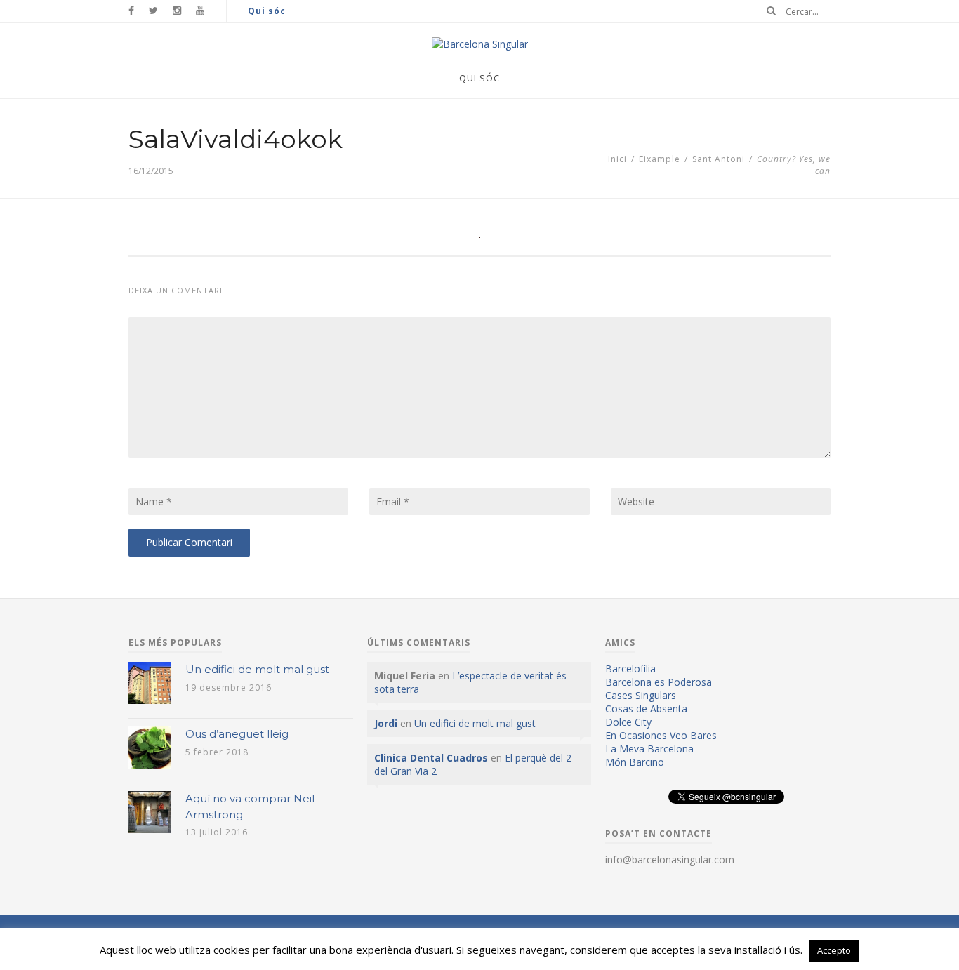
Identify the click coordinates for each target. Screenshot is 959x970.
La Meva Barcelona (649, 748)
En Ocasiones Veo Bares (661, 735)
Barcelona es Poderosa (658, 682)
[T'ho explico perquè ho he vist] (480, 44)
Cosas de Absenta (646, 708)
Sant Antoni (718, 159)
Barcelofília (630, 668)
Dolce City (628, 722)
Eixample (659, 159)
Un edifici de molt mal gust (257, 669)
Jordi (385, 723)
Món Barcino (634, 762)
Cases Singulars (640, 695)
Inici (617, 159)
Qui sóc (267, 11)
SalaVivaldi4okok (235, 139)
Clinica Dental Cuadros (431, 757)
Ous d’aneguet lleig (237, 733)
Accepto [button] (834, 950)
